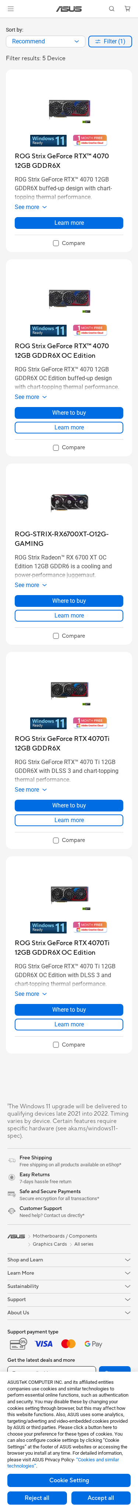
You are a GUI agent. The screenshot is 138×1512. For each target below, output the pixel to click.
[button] (10, 9)
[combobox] (45, 41)
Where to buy (69, 412)
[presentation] (76, 41)
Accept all (101, 1498)
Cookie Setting (69, 1480)
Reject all (37, 1498)
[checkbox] (69, 243)
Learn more (69, 222)
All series (83, 1244)
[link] (69, 9)
